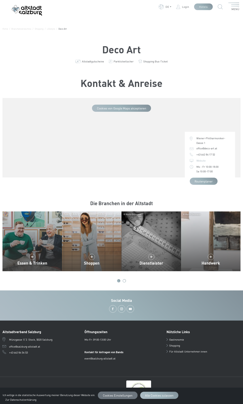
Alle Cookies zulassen (159, 395)
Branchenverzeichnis (21, 28)
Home (5, 28)
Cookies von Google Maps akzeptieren (121, 108)
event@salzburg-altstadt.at (100, 358)
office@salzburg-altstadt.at (24, 346)
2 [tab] (124, 280)
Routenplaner (204, 181)
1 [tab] (118, 280)
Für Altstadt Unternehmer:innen (188, 351)
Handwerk (211, 263)
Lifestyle (51, 28)
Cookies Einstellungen (118, 395)
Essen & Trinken (32, 263)
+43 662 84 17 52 (205, 154)
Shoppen (92, 263)
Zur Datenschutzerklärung (20, 399)
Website (201, 160)
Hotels (203, 6)
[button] (165, 6)
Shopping (39, 28)
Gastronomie (176, 339)
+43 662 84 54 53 (18, 352)
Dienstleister (151, 263)
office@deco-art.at (206, 148)
